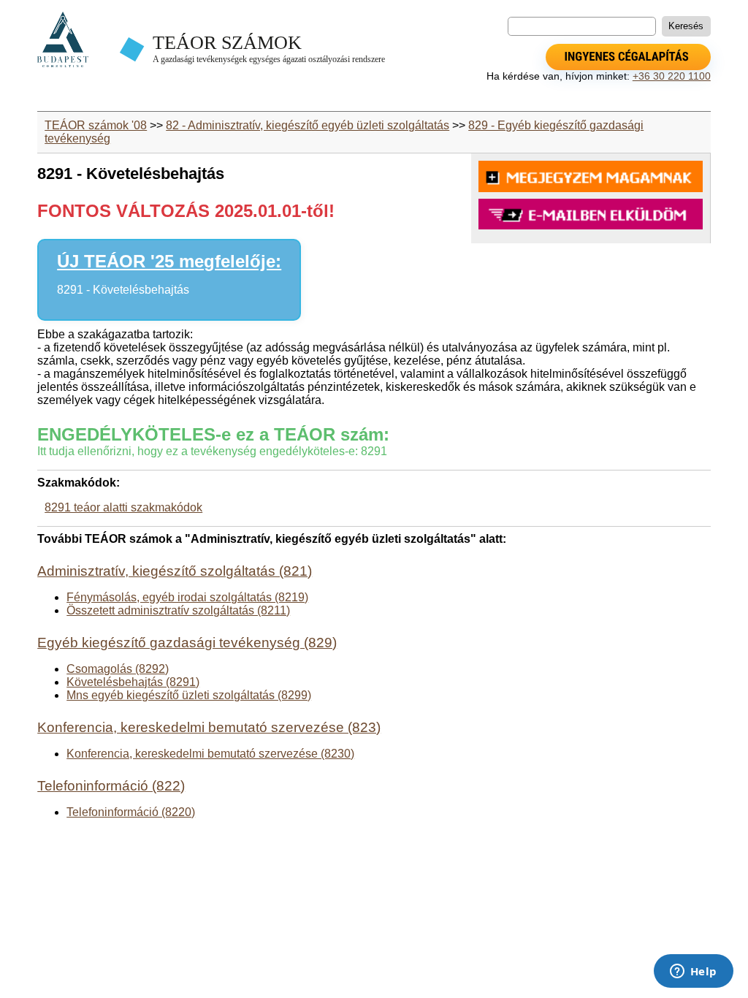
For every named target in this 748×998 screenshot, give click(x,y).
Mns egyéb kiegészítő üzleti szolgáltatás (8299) (188, 695)
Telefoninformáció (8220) (130, 812)
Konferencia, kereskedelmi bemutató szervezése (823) (209, 727)
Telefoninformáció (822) (111, 785)
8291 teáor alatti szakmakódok (123, 507)
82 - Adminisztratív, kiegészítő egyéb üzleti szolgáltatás (307, 125)
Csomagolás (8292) (117, 669)
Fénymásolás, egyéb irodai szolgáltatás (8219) (187, 597)
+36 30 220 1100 (672, 76)
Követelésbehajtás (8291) (132, 682)
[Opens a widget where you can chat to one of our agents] (693, 972)
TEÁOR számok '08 (96, 125)
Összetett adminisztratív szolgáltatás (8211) (178, 610)
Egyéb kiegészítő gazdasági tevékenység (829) (187, 642)
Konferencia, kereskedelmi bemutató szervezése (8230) (210, 753)
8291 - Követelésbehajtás (123, 289)
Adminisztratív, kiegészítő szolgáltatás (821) (174, 571)
